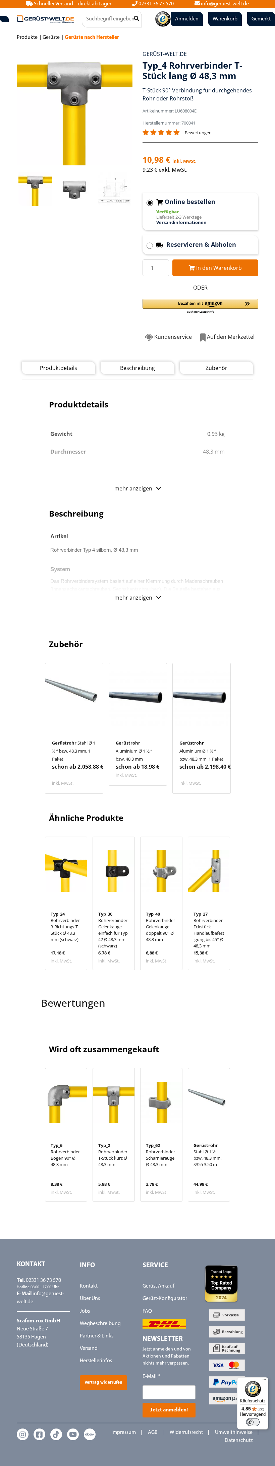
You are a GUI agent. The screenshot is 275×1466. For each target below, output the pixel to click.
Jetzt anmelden (137, 803)
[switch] (253, 1422)
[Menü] (264, 1381)
